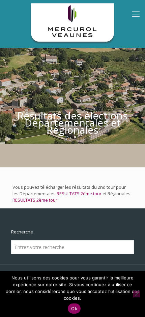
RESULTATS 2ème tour (79, 193)
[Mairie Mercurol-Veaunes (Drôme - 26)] (72, 23)
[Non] (136, 294)
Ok (74, 308)
